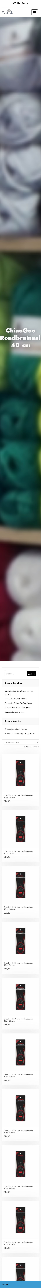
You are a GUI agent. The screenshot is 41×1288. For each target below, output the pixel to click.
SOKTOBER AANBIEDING (16, 699)
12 (31, 747)
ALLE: (37, 747)
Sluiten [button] (5, 1284)
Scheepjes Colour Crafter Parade (18, 703)
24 (34, 747)
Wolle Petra (20, 3)
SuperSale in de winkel (14, 712)
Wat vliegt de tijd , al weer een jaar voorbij (19, 693)
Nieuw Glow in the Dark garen (18, 707)
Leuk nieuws (21, 729)
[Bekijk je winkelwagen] (7, 12)
